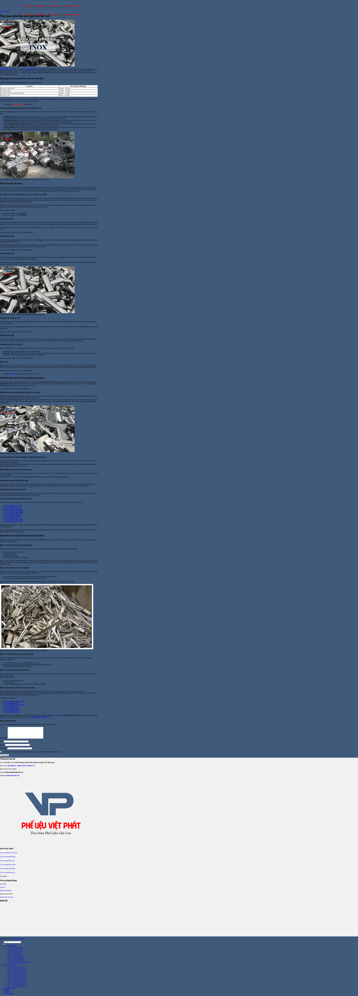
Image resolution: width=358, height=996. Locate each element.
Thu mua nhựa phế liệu (11, 712)
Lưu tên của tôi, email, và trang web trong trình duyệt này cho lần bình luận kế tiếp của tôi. (31, 752)
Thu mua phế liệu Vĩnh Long (16, 985)
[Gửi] (4, 944)
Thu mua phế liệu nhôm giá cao (14, 705)
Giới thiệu (3, 884)
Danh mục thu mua (4, 11)
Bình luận (3, 738)
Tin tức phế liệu (9, 994)
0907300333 (11, 766)
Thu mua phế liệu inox (11, 707)
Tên (1, 741)
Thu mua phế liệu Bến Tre (15, 986)
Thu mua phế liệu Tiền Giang (16, 972)
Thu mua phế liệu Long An (8, 853)
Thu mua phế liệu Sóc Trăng (16, 983)
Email (2, 745)
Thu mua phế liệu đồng (7, 857)
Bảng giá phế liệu (5, 890)
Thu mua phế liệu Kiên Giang (16, 974)
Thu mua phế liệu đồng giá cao (14, 701)
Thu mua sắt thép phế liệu (16, 958)
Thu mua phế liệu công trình (16, 963)
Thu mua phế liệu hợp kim (16, 960)
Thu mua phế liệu (9, 946)
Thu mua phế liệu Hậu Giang (16, 979)
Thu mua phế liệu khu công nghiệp (18, 962)
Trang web (3, 748)
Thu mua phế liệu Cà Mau (15, 978)
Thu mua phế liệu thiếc (7, 868)
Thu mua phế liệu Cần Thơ (16, 967)
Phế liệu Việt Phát (6, 69)
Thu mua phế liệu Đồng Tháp (17, 969)
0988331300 (35, 717)
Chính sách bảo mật (6, 897)
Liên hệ (2, 887)
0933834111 (46, 717)
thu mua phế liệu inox (30, 69)
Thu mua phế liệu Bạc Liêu (16, 976)
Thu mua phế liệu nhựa (15, 947)
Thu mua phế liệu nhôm (8, 864)
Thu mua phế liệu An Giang (16, 970)
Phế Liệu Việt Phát (18, 939)
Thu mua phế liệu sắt (7, 861)
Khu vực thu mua (9, 965)
